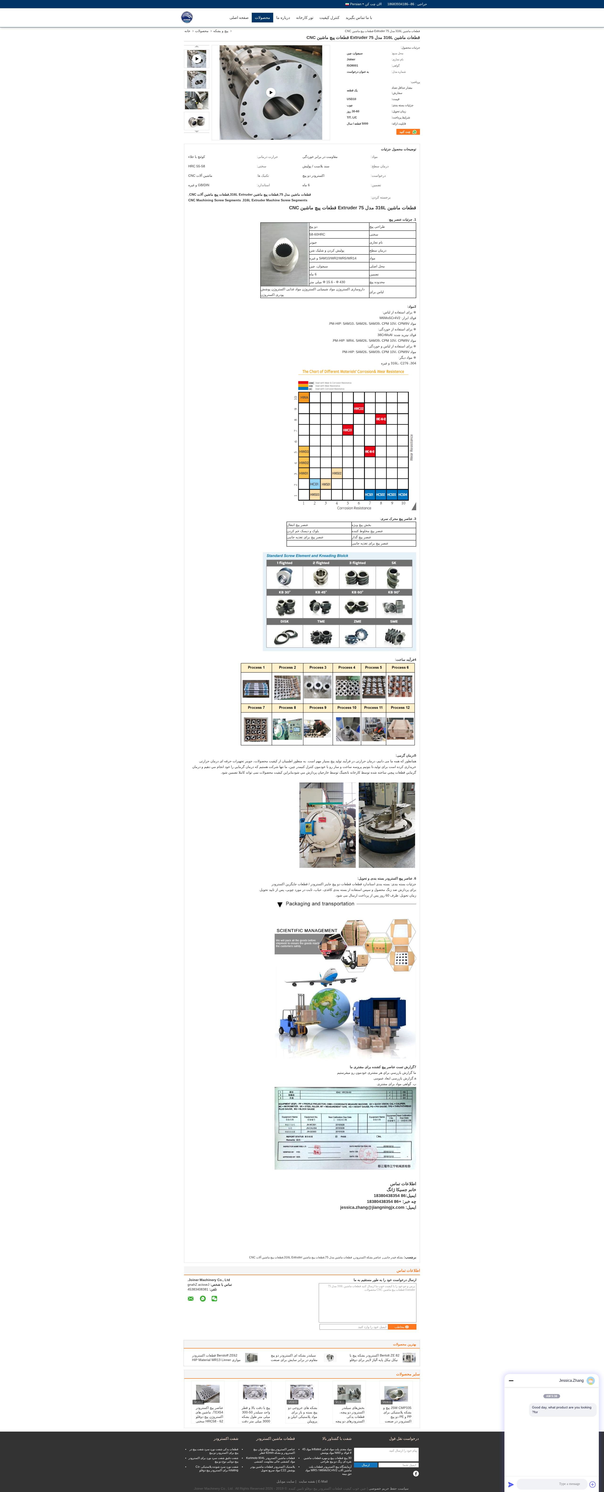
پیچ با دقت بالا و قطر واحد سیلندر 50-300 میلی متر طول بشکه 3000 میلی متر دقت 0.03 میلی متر (256, 1417)
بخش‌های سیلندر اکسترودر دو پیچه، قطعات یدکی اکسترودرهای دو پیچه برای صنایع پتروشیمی (350, 1417)
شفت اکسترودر (226, 1439)
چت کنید (405, 132)
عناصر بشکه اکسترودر (367, 1257)
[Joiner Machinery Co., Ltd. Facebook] (416, 1474)
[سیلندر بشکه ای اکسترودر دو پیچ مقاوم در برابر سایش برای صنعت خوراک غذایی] (330, 1357)
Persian (355, 4)
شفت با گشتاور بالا (337, 1439)
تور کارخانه (304, 18)
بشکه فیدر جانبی (393, 1257)
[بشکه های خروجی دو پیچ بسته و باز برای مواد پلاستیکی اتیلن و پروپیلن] (302, 1394)
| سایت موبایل (286, 1481)
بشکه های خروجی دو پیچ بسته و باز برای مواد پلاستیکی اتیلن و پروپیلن (302, 1414)
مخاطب (399, 1327)
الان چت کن (373, 4)
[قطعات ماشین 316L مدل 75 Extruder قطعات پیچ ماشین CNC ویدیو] (271, 92)
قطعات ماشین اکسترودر (275, 1439)
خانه (187, 31)
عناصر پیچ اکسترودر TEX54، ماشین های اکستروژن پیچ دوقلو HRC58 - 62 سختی (209, 1414)
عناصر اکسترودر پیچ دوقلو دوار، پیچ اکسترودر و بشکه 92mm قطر (274, 1451)
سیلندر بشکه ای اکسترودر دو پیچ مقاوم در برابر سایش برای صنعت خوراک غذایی (294, 1359)
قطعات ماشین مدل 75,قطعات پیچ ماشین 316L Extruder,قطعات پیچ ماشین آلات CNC (300, 1257)
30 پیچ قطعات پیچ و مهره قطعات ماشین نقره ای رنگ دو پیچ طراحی (328, 1459)
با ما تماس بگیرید (359, 18)
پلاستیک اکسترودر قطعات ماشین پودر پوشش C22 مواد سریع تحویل (272, 1468)
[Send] (511, 1484)
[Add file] (592, 1484)
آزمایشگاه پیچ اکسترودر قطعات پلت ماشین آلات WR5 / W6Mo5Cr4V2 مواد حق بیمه (328, 1470)
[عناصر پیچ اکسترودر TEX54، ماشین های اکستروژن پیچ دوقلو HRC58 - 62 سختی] (207, 1394)
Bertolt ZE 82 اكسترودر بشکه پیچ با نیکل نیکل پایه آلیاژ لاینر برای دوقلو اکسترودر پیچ (374, 1359)
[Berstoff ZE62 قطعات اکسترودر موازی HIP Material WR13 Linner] (251, 1357)
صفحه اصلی (239, 18)
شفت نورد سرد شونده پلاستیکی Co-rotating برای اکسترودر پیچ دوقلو (217, 1468)
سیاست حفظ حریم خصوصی (389, 1488)
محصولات (262, 18)
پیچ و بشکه (220, 31)
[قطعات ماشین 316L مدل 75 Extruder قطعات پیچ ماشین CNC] (196, 79)
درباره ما (283, 18)
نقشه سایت (307, 1481)
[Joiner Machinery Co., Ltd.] (199, 17)
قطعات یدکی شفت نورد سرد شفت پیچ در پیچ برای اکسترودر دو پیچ (213, 1451)
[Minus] (511, 1380)
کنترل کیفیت (329, 18)
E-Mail (322, 1481)
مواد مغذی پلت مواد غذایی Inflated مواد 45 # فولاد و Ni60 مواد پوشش (327, 1451)
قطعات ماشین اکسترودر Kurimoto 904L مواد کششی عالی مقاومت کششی (270, 1459)
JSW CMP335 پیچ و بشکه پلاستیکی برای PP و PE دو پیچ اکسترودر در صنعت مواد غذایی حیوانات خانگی (397, 1419)
